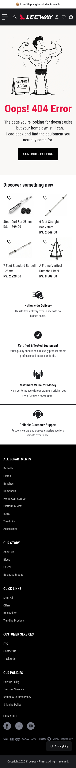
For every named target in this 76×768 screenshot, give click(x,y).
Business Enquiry (13, 574)
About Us (8, 552)
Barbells (8, 468)
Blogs (6, 559)
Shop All (8, 597)
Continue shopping (38, 154)
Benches (8, 483)
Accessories (10, 528)
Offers (6, 605)
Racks (6, 513)
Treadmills (9, 521)
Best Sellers (10, 613)
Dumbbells (9, 491)
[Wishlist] (63, 16)
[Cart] (71, 17)
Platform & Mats (12, 506)
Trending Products (13, 620)
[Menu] (6, 17)
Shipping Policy (12, 704)
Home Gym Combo (14, 498)
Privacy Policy (11, 682)
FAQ (5, 643)
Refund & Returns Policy (17, 697)
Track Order (9, 658)
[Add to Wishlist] (9, 197)
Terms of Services (13, 689)
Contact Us (9, 651)
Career (7, 567)
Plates (7, 476)
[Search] (15, 17)
